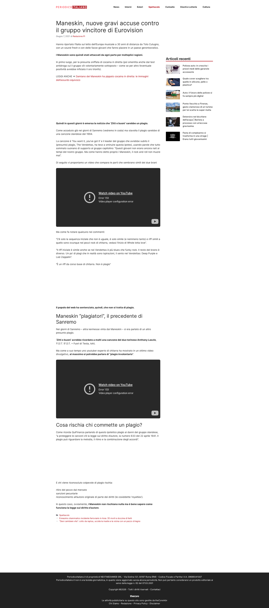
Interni (128, 7)
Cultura (206, 7)
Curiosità (170, 7)
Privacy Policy (141, 603)
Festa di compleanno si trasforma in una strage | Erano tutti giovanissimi (195, 135)
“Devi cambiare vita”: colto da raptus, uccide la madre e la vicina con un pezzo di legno (99, 521)
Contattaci (155, 589)
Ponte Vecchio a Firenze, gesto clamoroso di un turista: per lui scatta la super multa (198, 106)
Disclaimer (155, 603)
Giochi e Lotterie (188, 7)
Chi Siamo (114, 603)
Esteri (140, 7)
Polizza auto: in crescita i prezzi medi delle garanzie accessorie (196, 68)
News (116, 7)
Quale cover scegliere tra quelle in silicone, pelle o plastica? (196, 81)
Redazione (126, 603)
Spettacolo (154, 7)
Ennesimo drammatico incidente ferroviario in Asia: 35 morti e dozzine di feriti (95, 518)
